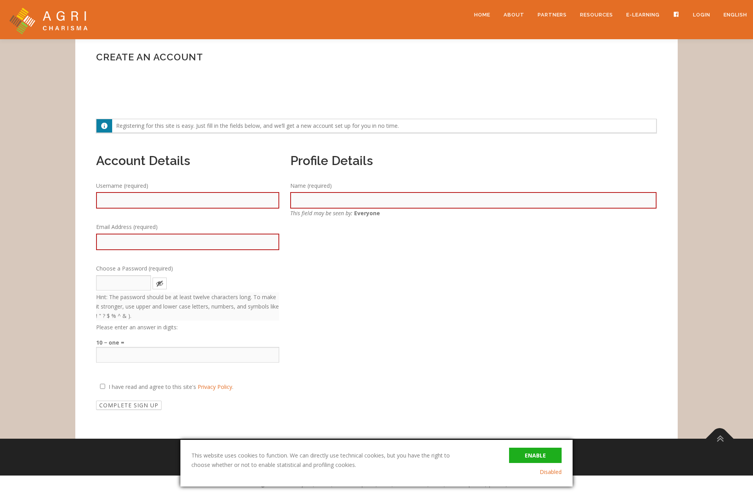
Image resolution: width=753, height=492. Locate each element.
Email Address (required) (127, 227)
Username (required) (122, 185)
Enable (535, 455)
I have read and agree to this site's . (170, 386)
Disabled (551, 472)
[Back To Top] (720, 439)
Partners (552, 15)
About (514, 15)
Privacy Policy (215, 386)
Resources (596, 15)
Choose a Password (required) (134, 268)
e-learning (643, 15)
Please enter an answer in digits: (137, 327)
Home (482, 15)
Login (701, 15)
